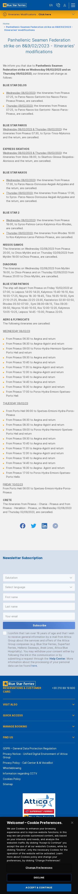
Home (6, 23)
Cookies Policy (12, 778)
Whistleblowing (12, 768)
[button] (39, 577)
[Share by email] (55, 526)
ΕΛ (51, 5)
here (34, 665)
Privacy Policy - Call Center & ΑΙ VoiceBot (28, 762)
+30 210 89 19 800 (63, 688)
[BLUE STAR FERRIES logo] (14, 5)
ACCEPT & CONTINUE (39, 887)
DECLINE (39, 877)
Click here (44, 14)
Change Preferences (39, 867)
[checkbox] (4, 633)
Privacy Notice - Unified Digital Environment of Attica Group (35, 755)
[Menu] (73, 5)
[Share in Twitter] (33, 526)
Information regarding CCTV (20, 773)
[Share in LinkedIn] (44, 526)
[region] (39, 855)
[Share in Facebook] (22, 526)
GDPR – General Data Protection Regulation (29, 748)
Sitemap (8, 784)
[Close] (72, 823)
